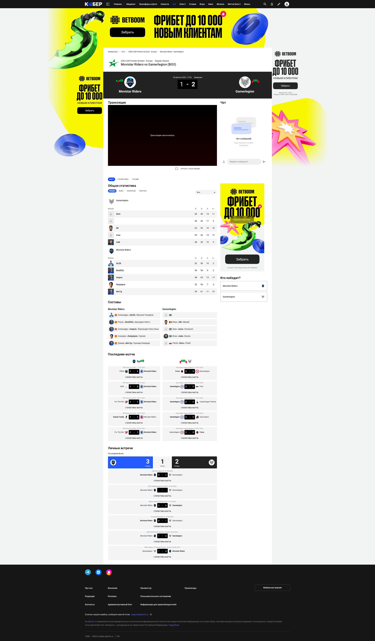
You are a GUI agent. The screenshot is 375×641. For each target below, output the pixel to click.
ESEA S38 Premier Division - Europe (143, 52)
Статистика (122, 179)
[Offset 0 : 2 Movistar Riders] (122, 80)
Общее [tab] (112, 191)
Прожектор (145, 588)
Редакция (90, 596)
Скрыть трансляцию (190, 169)
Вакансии (112, 588)
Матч (111, 179)
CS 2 (123, 52)
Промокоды (190, 588)
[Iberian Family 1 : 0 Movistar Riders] (118, 81)
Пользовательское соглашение (155, 596)
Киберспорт (113, 52)
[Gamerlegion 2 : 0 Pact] (257, 80)
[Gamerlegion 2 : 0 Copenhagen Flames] (255, 80)
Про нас (89, 588)
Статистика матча (134, 377)
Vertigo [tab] (142, 191)
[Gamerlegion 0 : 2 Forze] (252, 81)
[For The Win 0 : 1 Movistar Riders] (116, 81)
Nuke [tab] (121, 191)
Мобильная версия (272, 587)
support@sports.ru (140, 614)
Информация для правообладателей (158, 604)
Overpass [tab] (131, 191)
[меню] (107, 4)
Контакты (90, 604)
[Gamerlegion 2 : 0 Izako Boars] (254, 80)
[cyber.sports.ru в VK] (99, 572)
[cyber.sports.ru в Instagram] (109, 572)
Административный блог (120, 604)
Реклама (112, 596)
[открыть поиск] (265, 4)
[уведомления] (271, 4)
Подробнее (174, 625)
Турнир (135, 179)
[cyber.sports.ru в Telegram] (88, 572)
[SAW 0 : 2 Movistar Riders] (121, 80)
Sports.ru (92, 621)
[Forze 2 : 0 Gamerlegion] (258, 81)
